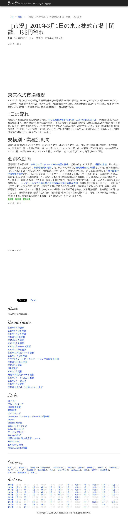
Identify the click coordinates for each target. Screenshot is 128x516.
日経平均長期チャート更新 (21, 374)
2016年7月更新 (15, 371)
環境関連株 (22, 472)
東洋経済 (12, 410)
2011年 (10, 490)
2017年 (10, 504)
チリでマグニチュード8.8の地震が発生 (50, 164)
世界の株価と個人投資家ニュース (24, 438)
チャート (18, 470)
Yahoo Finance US (16, 429)
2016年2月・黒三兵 (17, 381)
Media (70, 467)
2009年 (10, 485)
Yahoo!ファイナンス (17, 426)
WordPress (112, 467)
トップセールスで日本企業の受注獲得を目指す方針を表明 (49, 183)
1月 (16, 487)
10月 (94, 485)
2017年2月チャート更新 (19, 346)
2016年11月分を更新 (17, 356)
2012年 (10, 492)
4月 (42, 487)
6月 (59, 487)
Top (12, 17)
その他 (32, 467)
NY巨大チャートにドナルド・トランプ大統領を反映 (33, 359)
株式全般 (41, 470)
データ (100, 467)
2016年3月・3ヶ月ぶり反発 (21, 378)
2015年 (10, 500)
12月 (113, 485)
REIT (94, 470)
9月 (85, 485)
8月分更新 (13, 368)
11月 (103, 485)
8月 (76, 485)
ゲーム (10, 472)
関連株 (90, 467)
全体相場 (30, 470)
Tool (51, 470)
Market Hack (13, 441)
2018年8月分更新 (16, 328)
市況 (20, 17)
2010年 (10, 487)
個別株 (21, 467)
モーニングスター (16, 432)
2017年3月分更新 (16, 343)
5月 (51, 487)
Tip (9, 470)
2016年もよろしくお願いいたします (25, 387)
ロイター (12, 401)
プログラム (62, 470)
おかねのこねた (15, 444)
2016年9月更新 (15, 365)
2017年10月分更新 (16, 337)
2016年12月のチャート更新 (21, 353)
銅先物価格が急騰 (43, 167)
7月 (68, 485)
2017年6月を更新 (16, 340)
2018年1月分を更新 (17, 334)
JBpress (11, 419)
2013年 (10, 495)
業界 (32, 472)
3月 (33, 487)
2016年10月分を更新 (17, 362)
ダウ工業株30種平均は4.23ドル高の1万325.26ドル (72, 120)
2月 (25, 487)
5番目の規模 (101, 164)
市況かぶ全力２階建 (17, 448)
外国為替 (103, 470)
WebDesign (75, 470)
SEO (85, 470)
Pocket (33, 300)
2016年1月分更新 (16, 384)
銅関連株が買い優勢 (85, 167)
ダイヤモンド (14, 413)
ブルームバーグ (15, 404)
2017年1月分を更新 (17, 349)
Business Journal (15, 423)
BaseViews (29, 3)
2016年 (10, 502)
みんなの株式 (14, 435)
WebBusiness (58, 467)
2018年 (10, 507)
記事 (80, 467)
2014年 (10, 497)
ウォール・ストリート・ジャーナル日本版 (28, 416)
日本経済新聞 (14, 407)
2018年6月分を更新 (17, 331)
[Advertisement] (64, 67)
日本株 (26, 199)
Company (44, 467)
